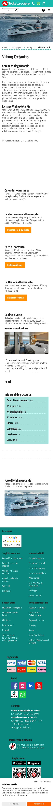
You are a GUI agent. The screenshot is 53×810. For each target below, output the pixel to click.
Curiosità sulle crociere (12, 558)
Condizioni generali (37, 563)
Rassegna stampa (36, 635)
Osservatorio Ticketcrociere (35, 614)
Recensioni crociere (37, 607)
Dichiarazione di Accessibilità (36, 584)
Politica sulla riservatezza (42, 782)
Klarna (31, 630)
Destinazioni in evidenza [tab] (18, 230)
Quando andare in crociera (10, 579)
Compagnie (17, 47)
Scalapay (32, 625)
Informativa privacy (37, 568)
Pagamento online (36, 620)
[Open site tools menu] (49, 3)
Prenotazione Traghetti (12, 607)
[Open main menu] (49, 10)
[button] (45, 350)
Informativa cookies (37, 573)
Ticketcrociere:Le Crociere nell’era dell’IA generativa (10, 638)
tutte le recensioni (12, 545)
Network (5, 630)
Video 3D (6, 586)
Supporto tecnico (36, 558)
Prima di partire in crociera (10, 564)
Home (4, 47)
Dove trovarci (7, 625)
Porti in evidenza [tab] (14, 265)
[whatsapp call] (38, 4)
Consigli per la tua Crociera (10, 572)
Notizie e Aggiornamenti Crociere (39, 641)
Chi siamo (6, 620)
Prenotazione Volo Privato (10, 614)
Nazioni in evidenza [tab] (15, 297)
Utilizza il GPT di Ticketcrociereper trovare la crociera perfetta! (30, 746)
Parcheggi (33, 590)
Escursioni (6, 591)
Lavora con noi (35, 595)
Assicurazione (34, 578)
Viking (29, 47)
